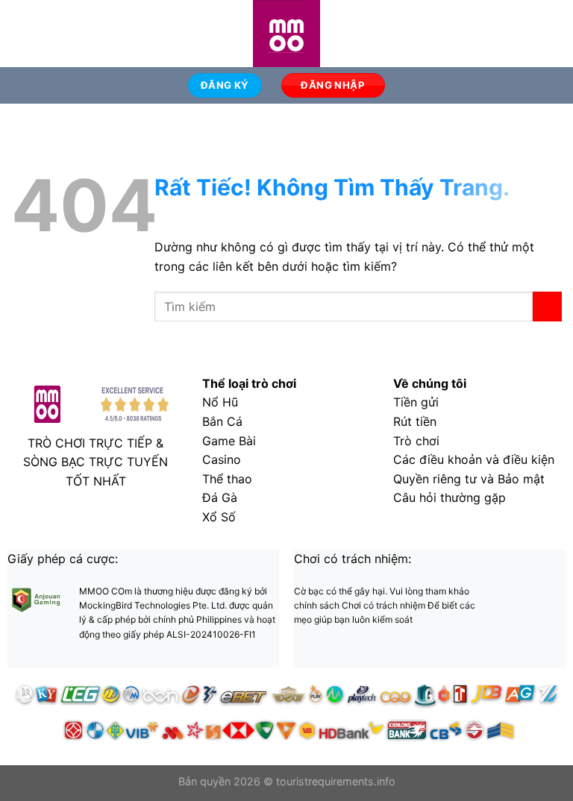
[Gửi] (547, 306)
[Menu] (20, 33)
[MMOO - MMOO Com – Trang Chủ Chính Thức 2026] (286, 33)
